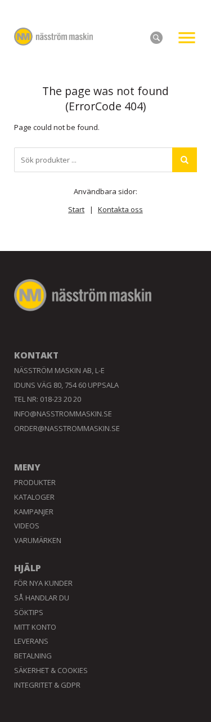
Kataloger (34, 497)
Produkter (35, 482)
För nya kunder (43, 583)
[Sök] (184, 159)
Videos (26, 526)
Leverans (31, 641)
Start (76, 209)
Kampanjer (33, 511)
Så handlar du (41, 598)
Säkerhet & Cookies (51, 670)
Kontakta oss (120, 209)
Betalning (33, 656)
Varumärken (37, 540)
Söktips (28, 612)
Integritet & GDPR (47, 685)
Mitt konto (35, 627)
